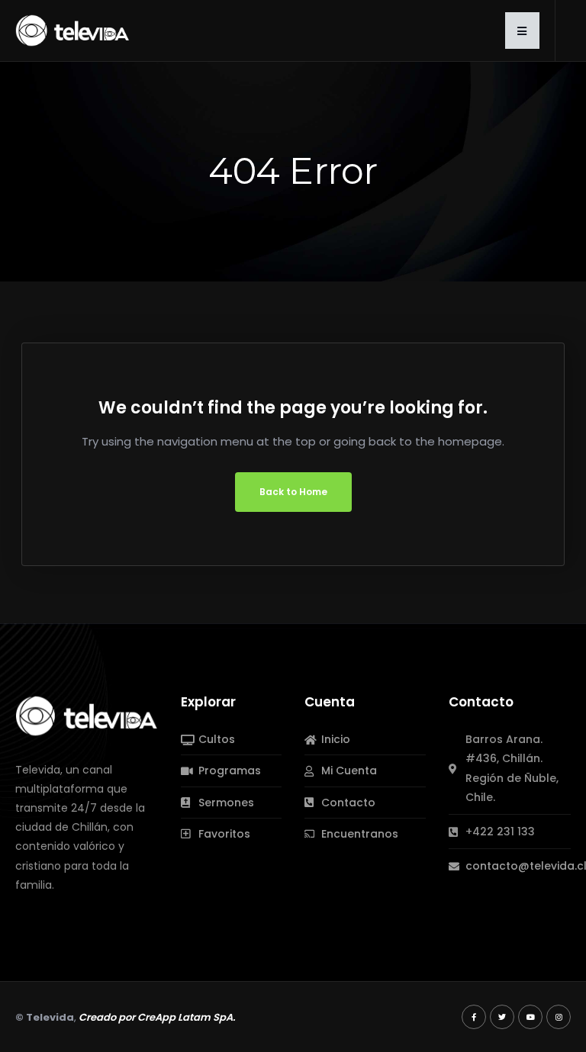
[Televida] (72, 29)
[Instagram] (558, 1017)
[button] (522, 30)
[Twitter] (502, 1017)
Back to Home (293, 491)
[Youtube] (530, 1017)
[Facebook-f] (474, 1017)
